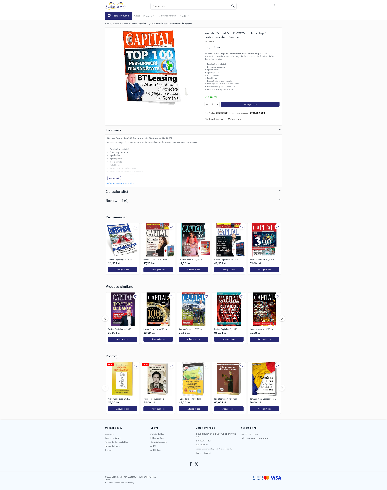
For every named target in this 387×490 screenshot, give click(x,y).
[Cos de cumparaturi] (280, 6)
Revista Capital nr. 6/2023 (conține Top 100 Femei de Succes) (155, 329)
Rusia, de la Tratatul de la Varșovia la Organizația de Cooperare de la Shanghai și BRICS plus (191, 398)
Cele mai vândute (168, 15)
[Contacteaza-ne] (275, 6)
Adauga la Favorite (215, 119)
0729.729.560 (251, 434)
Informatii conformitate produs (120, 183)
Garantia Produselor (158, 442)
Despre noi (109, 434)
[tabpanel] (152, 67)
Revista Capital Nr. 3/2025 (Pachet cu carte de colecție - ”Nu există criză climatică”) (156, 259)
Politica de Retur (157, 438)
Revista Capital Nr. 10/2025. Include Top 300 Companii (262, 259)
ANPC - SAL (155, 450)
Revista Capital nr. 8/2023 (225, 329)
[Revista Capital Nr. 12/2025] (123, 239)
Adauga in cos (250, 104)
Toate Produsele (121, 15)
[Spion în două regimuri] (158, 379)
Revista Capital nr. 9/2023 (261, 329)
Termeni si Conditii (113, 438)
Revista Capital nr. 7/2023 (190, 329)
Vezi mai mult (114, 178)
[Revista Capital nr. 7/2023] (193, 309)
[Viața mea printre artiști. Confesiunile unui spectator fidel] (123, 379)
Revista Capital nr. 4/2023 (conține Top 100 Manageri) (120, 329)
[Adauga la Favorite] (135, 226)
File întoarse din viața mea (225, 398)
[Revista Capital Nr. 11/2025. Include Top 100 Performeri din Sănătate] (152, 67)
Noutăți (184, 16)
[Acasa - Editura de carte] (120, 6)
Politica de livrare (112, 446)
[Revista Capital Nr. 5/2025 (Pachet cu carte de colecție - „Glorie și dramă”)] (229, 239)
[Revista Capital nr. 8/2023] (229, 309)
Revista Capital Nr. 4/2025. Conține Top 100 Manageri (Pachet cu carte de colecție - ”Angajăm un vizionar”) (192, 259)
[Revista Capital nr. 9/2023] (264, 309)
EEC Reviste (209, 41)
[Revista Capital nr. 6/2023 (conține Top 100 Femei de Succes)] (158, 309)
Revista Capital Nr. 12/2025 (120, 259)
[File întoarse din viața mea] (229, 379)
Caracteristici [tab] (117, 191)
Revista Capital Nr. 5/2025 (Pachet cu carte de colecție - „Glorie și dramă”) (227, 259)
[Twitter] (196, 464)
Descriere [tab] (114, 130)
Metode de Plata (157, 434)
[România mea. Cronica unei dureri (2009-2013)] (264, 379)
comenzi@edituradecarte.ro (256, 438)
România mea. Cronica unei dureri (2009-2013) (262, 398)
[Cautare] (233, 6)
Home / (109, 23)
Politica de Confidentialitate (116, 442)
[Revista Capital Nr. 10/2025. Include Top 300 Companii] (264, 239)
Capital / (126, 23)
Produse (148, 16)
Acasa (137, 15)
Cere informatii (236, 119)
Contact (108, 450)
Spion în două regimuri (153, 398)
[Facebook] (190, 464)
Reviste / (117, 23)
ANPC (153, 446)
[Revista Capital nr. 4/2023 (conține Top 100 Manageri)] (123, 309)
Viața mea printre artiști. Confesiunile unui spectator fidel (122, 398)
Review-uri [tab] (117, 200)
